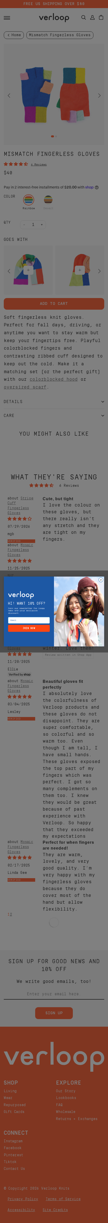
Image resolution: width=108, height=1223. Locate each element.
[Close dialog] (101, 580)
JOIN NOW (29, 628)
